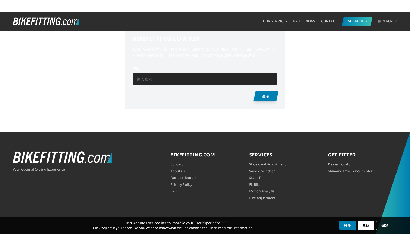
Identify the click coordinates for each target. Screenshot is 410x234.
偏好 (384, 225)
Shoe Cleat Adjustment (267, 164)
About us (177, 171)
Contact (329, 21)
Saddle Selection (262, 171)
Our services (275, 21)
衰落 (366, 225)
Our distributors (183, 177)
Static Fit (256, 177)
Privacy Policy (181, 184)
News (310, 21)
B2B (296, 21)
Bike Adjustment (262, 198)
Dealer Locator (340, 164)
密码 (136, 68)
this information (240, 227)
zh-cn (387, 21)
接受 (347, 225)
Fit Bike (255, 184)
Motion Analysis (262, 191)
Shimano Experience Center (350, 171)
